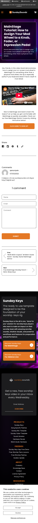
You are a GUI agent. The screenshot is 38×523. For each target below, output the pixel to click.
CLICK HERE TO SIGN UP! (19, 126)
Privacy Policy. (21, 502)
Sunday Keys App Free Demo (19, 449)
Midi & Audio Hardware (19, 442)
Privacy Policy (19, 476)
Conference (19, 484)
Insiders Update (19, 458)
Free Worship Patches (19, 455)
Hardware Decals (19, 439)
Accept (18, 508)
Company (19, 465)
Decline (18, 513)
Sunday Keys (19, 425)
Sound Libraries (19, 436)
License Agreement (19, 474)
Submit (16, 236)
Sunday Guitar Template (19, 433)
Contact (19, 471)
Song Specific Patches (19, 428)
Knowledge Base (19, 468)
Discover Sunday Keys (11, 342)
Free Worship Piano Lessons (19, 452)
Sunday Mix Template (19, 431)
